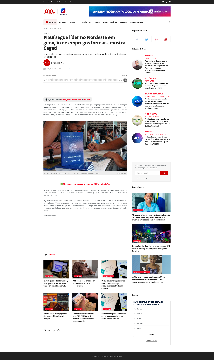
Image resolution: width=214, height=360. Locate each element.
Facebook (76, 99)
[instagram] (166, 2)
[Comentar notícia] (69, 69)
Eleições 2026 (150, 78)
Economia (58, 28)
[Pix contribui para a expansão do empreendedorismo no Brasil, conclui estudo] (114, 302)
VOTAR (151, 334)
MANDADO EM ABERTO (141, 272)
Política (139, 324)
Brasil (139, 329)
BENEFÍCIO (77, 309)
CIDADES (97, 22)
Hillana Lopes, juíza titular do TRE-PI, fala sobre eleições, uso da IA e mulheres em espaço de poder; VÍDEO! (157, 140)
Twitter (86, 99)
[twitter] (163, 2)
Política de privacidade (64, 2)
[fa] (166, 39)
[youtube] (170, 2)
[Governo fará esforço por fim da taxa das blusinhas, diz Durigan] (56, 302)
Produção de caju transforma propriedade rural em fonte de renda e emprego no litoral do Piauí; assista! (157, 122)
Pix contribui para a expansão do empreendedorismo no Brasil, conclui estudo (113, 316)
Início (45, 28)
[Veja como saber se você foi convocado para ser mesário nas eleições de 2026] (137, 83)
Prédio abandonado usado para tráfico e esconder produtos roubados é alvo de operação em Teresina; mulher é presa (157, 103)
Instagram (66, 99)
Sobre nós (46, 2)
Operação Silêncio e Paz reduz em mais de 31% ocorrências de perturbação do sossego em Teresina (151, 248)
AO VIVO (52, 22)
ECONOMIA (49, 276)
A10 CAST (123, 22)
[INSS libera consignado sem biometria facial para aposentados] (85, 269)
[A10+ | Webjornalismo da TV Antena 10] (55, 11)
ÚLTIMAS (62, 22)
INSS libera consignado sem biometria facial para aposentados (83, 283)
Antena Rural (151, 114)
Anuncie (53, 2)
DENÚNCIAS (86, 22)
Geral (138, 319)
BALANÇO (137, 241)
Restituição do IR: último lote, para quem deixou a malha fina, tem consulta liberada (55, 283)
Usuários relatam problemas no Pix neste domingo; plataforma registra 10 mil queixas (113, 285)
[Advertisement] (85, 90)
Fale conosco (77, 2)
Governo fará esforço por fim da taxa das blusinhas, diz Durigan (55, 316)
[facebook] (137, 39)
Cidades (139, 314)
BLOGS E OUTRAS (136, 22)
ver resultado (151, 340)
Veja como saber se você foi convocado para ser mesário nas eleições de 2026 (156, 85)
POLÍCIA (72, 22)
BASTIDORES (138, 210)
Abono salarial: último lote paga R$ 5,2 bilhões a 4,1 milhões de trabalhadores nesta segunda (83, 317)
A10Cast (148, 132)
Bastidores (149, 56)
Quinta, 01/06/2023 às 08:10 (53, 69)
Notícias (51, 28)
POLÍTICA (113, 22)
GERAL (105, 22)
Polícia (139, 309)
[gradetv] (130, 11)
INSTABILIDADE (108, 276)
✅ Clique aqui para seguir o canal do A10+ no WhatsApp (85, 184)
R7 (78, 22)
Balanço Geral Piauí (154, 94)
